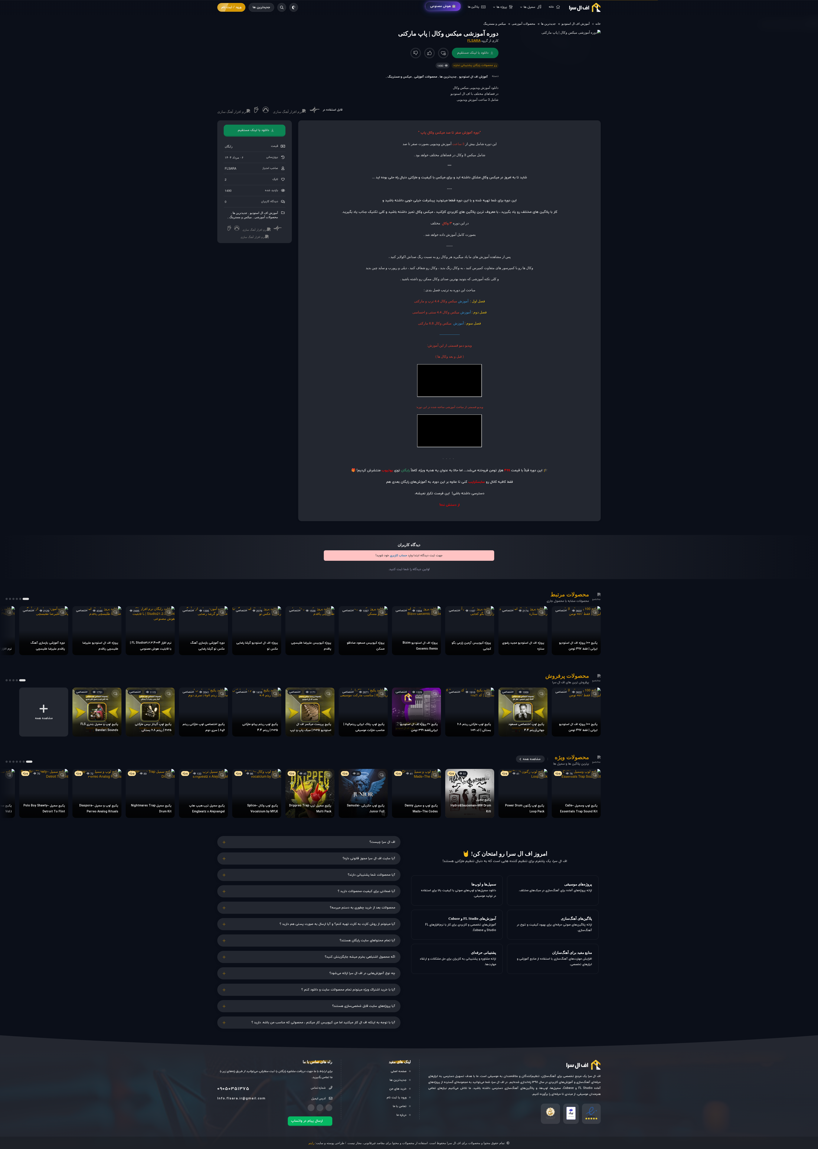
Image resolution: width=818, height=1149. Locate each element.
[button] (26, 599)
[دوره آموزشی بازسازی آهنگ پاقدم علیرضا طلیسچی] (43, 630)
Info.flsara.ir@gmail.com (241, 1098)
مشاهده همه (531, 759)
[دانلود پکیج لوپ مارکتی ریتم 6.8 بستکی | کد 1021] (469, 712)
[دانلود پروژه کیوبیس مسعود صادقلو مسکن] (363, 630)
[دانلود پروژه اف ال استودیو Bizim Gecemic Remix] (416, 630)
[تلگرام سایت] (320, 1107)
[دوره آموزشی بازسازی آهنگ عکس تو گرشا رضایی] (203, 630)
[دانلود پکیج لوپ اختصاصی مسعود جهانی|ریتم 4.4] (522, 712)
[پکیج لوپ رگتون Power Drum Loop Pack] (522, 793)
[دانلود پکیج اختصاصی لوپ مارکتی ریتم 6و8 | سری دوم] (203, 712)
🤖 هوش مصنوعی (443, 6)
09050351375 (233, 1089)
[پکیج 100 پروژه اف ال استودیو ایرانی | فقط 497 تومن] (576, 630)
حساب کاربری (398, 556)
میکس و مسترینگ (494, 23)
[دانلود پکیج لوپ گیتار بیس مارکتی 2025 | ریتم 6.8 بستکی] (150, 712)
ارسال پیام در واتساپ (307, 1121)
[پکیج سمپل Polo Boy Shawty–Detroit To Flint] (43, 793)
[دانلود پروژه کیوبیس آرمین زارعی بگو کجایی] (469, 630)
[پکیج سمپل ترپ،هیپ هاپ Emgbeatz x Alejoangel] (203, 793)
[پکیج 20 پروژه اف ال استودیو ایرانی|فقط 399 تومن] (416, 712)
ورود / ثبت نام (231, 7)
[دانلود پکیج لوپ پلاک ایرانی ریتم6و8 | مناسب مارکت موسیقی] (363, 712)
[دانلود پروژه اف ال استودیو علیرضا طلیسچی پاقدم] (96, 630)
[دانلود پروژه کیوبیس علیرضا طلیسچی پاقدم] (309, 630)
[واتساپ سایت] (311, 1107)
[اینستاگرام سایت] (328, 1107)
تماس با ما (399, 1106)
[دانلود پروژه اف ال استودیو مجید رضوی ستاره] (522, 630)
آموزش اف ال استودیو (576, 23)
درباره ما (401, 1115)
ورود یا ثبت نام (396, 1098)
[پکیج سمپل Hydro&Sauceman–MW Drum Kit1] (469, 793)
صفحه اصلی (398, 1071)
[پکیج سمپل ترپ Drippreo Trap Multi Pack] (309, 793)
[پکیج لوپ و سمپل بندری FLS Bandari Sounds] (96, 712)
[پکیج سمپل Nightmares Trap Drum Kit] (150, 793)
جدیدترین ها (261, 7)
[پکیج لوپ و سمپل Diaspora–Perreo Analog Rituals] (96, 793)
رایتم (311, 1143)
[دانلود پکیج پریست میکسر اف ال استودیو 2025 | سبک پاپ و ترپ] (309, 712)
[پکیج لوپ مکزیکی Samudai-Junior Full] (363, 793)
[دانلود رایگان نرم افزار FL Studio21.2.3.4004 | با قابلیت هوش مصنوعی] (150, 630)
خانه (598, 23)
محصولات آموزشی (523, 23)
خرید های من (397, 1089)
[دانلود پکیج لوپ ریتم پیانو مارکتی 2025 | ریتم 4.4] (256, 712)
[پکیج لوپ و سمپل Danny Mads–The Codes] (416, 793)
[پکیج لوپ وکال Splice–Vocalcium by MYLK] (256, 793)
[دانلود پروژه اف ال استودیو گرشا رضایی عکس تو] (256, 630)
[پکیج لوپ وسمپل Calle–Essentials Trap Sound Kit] (576, 793)
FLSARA (474, 40)
